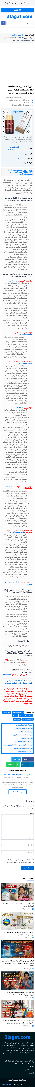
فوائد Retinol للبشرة (27, 738)
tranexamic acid (28, 719)
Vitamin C (8, 487)
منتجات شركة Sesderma (25, 751)
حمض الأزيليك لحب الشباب (25, 725)
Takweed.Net (6, 1084)
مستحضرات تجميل (13, 149)
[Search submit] (3, 23)
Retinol (20, 408)
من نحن (14, 3)
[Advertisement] (17, 66)
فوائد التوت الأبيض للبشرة (26, 745)
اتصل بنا (7, 3)
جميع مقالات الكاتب (17, 792)
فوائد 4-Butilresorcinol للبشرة (24, 728)
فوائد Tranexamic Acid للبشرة (24, 741)
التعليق (31, 813)
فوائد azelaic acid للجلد (26, 731)
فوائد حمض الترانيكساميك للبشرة (23, 748)
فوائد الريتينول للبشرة (10, 745)
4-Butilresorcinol (23, 334)
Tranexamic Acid (25, 363)
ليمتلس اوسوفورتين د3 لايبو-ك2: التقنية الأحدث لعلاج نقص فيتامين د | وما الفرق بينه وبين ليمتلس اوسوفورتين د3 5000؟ (18, 963)
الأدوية (13, 35)
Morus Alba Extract (17, 532)
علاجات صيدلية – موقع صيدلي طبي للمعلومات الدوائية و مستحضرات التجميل (19, 1062)
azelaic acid (6, 712)
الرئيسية (20, 35)
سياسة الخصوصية (24, 3)
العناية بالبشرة (14, 147)
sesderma (7, 675)
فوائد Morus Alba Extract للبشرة (23, 735)
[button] (17, 10)
